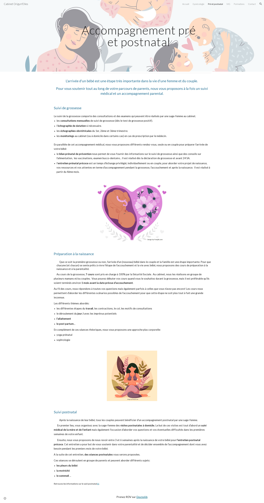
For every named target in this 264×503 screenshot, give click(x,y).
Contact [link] (252, 4)
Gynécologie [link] (198, 4)
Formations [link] (239, 4)
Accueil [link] (185, 4)
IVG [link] (228, 4)
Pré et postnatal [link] (215, 4)
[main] (139, 36)
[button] (260, 4)
